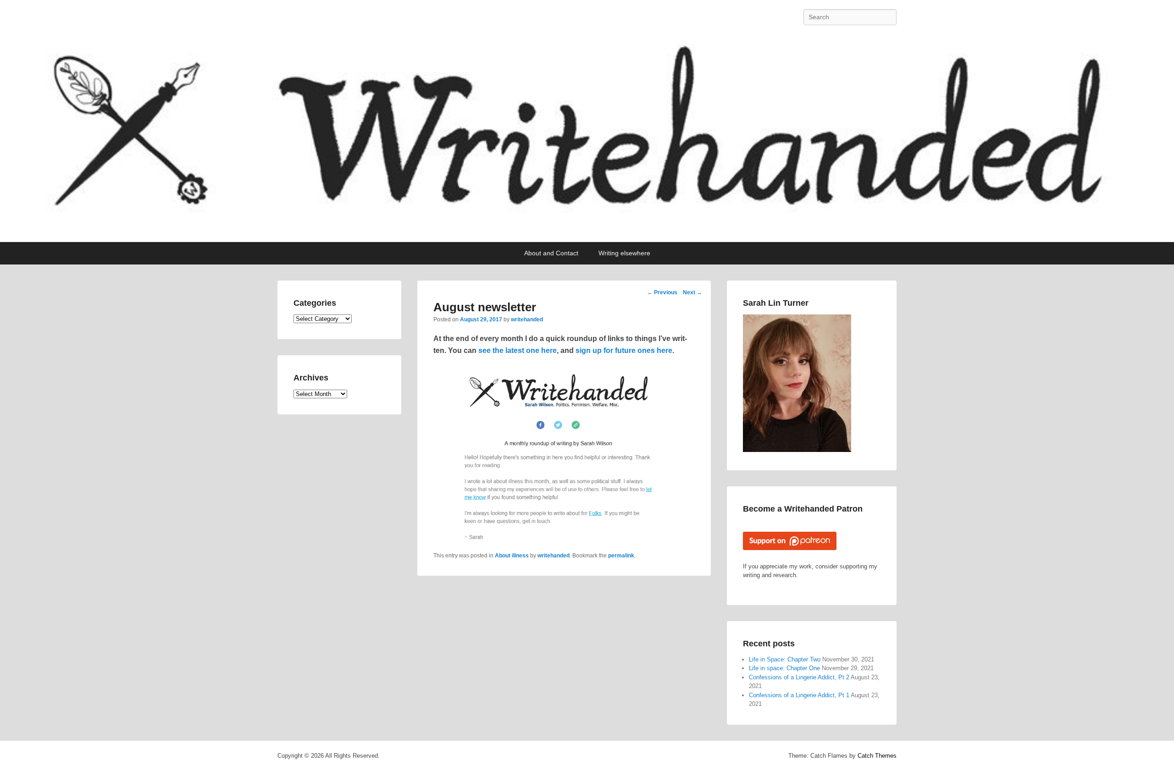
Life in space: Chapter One (784, 668)
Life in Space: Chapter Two (784, 659)
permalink (621, 555)
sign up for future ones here (624, 350)
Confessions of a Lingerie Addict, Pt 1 (799, 695)
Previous (662, 292)
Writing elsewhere (624, 253)
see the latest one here (517, 350)
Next (692, 292)
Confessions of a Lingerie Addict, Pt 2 (799, 677)
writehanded (527, 319)
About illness (512, 555)
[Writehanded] (587, 138)
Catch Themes (877, 755)
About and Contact (551, 253)
